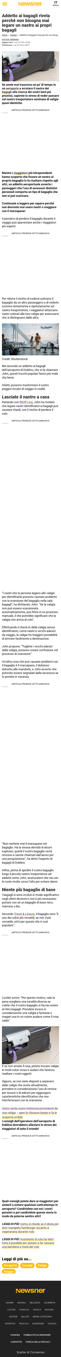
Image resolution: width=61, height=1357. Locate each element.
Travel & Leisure (24, 914)
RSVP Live (26, 402)
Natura (49, 1309)
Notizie (13, 1316)
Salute (25, 1316)
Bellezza (35, 1302)
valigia (42, 1265)
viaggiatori (21, 173)
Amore (10, 1302)
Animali (21, 1302)
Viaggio (13, 35)
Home (4, 35)
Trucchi (23, 1323)
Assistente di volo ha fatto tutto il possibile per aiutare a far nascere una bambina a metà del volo (28, 1242)
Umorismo (38, 1323)
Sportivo (10, 1323)
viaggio (9, 1271)
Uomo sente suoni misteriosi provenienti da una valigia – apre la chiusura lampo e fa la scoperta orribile (30, 1113)
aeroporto (12, 88)
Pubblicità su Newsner (37, 1335)
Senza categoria (42, 1316)
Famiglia (24, 1309)
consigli (27, 1265)
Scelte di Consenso (30, 1352)
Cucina (11, 1309)
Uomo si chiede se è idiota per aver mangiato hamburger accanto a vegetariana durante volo (30, 1227)
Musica (37, 1309)
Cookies (15, 1335)
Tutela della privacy (38, 1342)
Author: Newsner (10, 40)
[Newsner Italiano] (30, 4)
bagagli (7, 92)
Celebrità (49, 1302)
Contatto (16, 1342)
